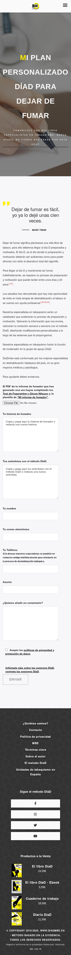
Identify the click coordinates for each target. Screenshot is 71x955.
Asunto (7, 582)
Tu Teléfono (29, 556)
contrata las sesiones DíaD (22, 671)
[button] (65, 5)
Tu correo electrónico (16, 529)
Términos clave (35, 750)
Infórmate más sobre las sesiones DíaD (29, 667)
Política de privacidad (35, 737)
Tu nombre (9, 508)
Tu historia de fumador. (17, 413)
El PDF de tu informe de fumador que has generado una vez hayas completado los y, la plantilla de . (28, 392)
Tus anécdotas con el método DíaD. (25, 461)
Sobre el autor (35, 756)
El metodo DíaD (36, 763)
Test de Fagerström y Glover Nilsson (25, 393)
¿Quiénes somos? (35, 723)
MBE (35, 743)
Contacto (35, 730)
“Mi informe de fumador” (32, 397)
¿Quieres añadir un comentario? (23, 602)
